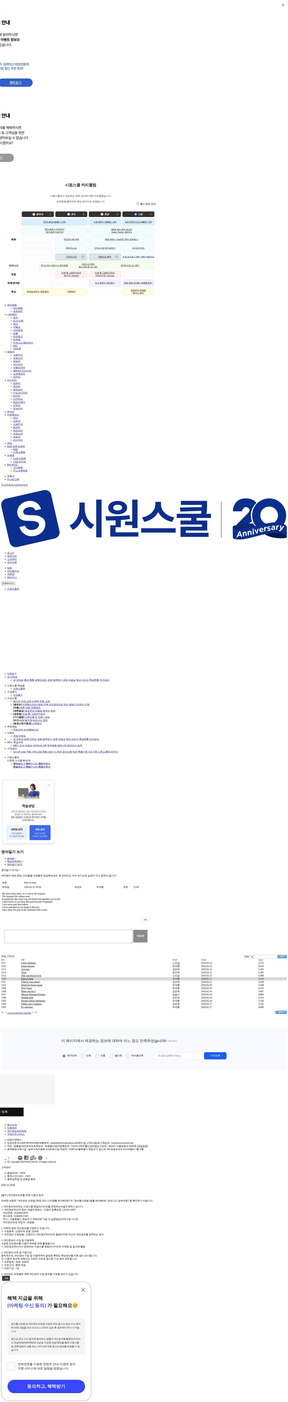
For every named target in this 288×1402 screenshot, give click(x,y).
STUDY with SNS (71, 239)
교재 (28, 701)
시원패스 (37, 723)
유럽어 (10, 352)
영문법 (16, 339)
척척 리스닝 (71, 248)
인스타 (32, 763)
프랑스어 (18, 358)
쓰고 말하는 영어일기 (105, 283)
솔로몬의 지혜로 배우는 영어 (138, 291)
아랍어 (16, 405)
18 (25, 1013)
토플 (15, 333)
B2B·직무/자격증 (16, 446)
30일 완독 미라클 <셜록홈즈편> (138, 283)
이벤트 (10, 673)
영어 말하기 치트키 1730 (76, 704)
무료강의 (18, 729)
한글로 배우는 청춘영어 (38, 292)
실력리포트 (41, 680)
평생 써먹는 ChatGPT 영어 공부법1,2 (121, 239)
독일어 (16, 361)
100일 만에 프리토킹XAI (50, 704)
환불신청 (83, 752)
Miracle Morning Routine (33, 994)
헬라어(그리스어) (22, 370)
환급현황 (94, 680)
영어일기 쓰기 (14, 864)
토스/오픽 (18, 321)
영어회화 (12, 305)
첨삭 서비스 (82, 680)
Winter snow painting (31, 1004)
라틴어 (16, 377)
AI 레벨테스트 (31, 729)
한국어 (10, 411)
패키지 (16, 701)
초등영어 (18, 311)
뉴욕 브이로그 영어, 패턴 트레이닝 (138, 257)
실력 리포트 (30, 739)
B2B (15, 449)
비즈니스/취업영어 (23, 343)
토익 (15, 317)
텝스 (15, 324)
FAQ (75, 752)
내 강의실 (12, 677)
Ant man (25, 969)
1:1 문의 (57, 752)
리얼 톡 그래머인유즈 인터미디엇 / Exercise (105, 274)
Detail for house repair (31, 985)
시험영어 (12, 314)
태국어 (16, 396)
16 (20, 1013)
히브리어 (18, 408)
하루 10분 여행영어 (30, 707)
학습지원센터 (14, 861)
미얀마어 (18, 399)
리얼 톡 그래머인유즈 (33, 714)
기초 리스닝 (71, 257)
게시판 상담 (19, 752)
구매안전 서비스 (16, 1134)
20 (30, 1013)
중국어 (16, 386)
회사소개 (12, 1124)
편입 (9, 443)
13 (13, 1013)
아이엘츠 (18, 330)
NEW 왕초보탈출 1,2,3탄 (54, 222)
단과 (23, 701)
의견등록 (215, 1055)
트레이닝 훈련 (104, 257)
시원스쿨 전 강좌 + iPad (37, 717)
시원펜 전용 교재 (41, 701)
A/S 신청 (92, 752)
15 (18, 1013)
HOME (10, 858)
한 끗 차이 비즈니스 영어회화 (54, 265)
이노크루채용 (20, 470)
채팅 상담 (48, 752)
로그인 (10, 553)
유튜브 (44, 763)
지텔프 (16, 327)
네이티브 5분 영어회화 (45, 745)
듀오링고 (18, 336)
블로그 (19, 763)
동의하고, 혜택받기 (46, 1386)
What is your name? (30, 982)
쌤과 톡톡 (29, 680)
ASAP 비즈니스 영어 (130, 265)
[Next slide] (46, 1158)
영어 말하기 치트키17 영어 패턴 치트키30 (54, 230)
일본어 (16, 383)
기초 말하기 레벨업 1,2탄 (104, 222)
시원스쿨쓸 (19, 452)
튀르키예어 (19, 402)
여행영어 (71, 292)
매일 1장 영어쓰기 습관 (69, 745)
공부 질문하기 (54, 680)
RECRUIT (12, 464)
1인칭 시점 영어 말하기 (104, 248)
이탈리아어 (19, 367)
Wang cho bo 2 (28, 991)
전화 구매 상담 (34, 752)
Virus (23, 972)
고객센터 (12, 559)
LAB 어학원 (19, 458)
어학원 (10, 455)
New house (26, 988)
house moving (27, 966)
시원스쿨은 (13, 589)
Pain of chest (27, 978)
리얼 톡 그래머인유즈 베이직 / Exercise (71, 274)
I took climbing (28, 963)
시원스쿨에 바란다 (108, 752)
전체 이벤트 (19, 736)
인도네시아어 (20, 393)
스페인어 (18, 355)
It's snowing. (27, 1007)
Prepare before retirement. (33, 1000)
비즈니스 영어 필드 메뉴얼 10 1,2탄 (88, 265)
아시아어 (12, 380)
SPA (15, 346)
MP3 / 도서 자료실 (22, 745)
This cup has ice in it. (31, 975)
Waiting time (27, 997)
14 (15, 1013)
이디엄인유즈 (138, 248)
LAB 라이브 (19, 461)
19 (27, 1013)
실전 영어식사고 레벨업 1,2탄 (138, 222)
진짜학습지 (13, 415)
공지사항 (12, 562)
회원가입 (12, 556)
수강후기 (18, 695)
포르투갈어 (19, 374)
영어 (15, 418)
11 (9, 1013)
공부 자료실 (69, 680)
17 (23, 1013)
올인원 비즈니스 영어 (36, 720)
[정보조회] (142, 1146)
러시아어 (18, 364)
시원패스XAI (29, 704)
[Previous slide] (9, 1158)
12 (11, 1013)
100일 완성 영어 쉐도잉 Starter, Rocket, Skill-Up (121, 230)
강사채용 (18, 467)
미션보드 (104, 680)
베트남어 (18, 389)
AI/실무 (17, 348)
